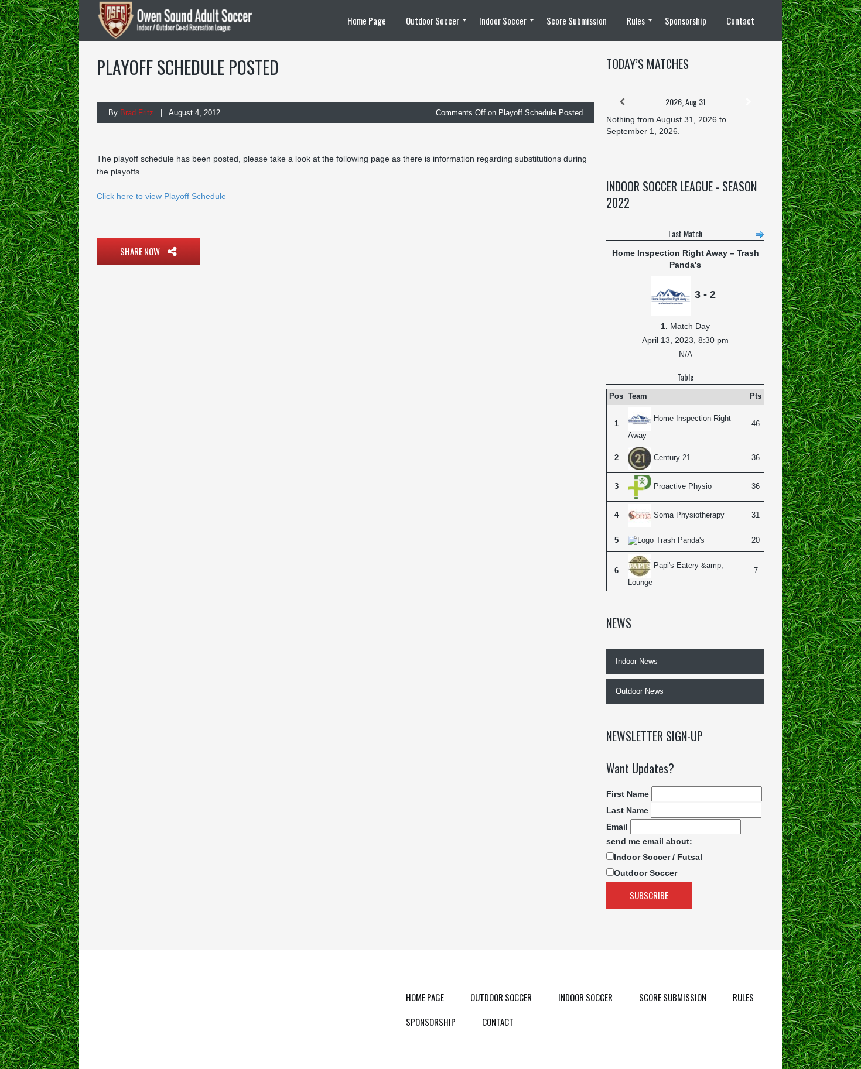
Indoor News (637, 661)
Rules (743, 997)
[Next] (748, 102)
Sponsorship (431, 1021)
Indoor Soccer (585, 997)
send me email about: (649, 841)
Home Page (425, 997)
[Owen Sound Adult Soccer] (181, 20)
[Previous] (622, 102)
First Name (627, 794)
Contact (498, 1021)
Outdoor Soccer (645, 873)
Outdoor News (640, 691)
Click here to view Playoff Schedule (161, 196)
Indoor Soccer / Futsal (658, 857)
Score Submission (672, 997)
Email (617, 826)
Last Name (627, 810)
